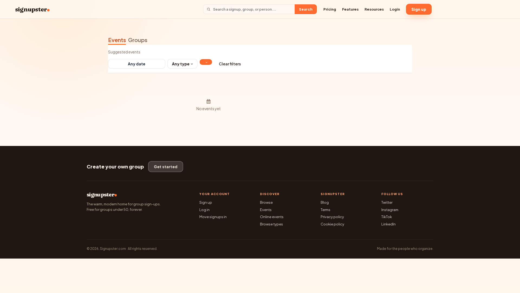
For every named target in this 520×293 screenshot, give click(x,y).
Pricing (329, 9)
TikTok (386, 217)
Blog (325, 202)
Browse (266, 202)
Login (395, 9)
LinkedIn (388, 224)
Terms (325, 210)
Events (117, 39)
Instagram (389, 210)
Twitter (386, 202)
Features (350, 9)
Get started (165, 166)
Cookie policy (332, 224)
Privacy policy (332, 217)
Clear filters (230, 63)
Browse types (271, 224)
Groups (137, 39)
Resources (374, 9)
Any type (181, 63)
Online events (272, 217)
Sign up (418, 9)
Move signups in (213, 217)
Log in (204, 210)
